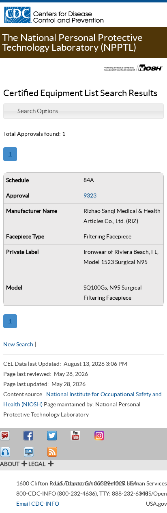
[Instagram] (100, 436)
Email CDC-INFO (37, 503)
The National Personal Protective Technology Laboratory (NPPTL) (72, 42)
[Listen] (6, 452)
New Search (18, 344)
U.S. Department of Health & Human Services (111, 483)
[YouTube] (77, 436)
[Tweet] (53, 436)
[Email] (6, 436)
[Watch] (30, 452)
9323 (90, 195)
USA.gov (156, 503)
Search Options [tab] (37, 110)
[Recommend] (30, 436)
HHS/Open (153, 493)
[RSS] (53, 452)
